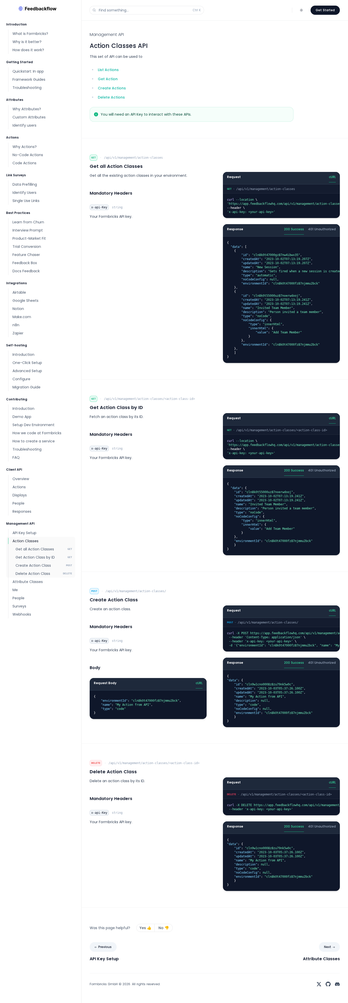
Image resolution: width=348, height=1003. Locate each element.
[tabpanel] (281, 201)
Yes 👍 (145, 927)
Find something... (150, 10)
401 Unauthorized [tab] (322, 229)
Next (327, 947)
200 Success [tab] (294, 229)
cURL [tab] (332, 177)
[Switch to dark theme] (301, 10)
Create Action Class (114, 600)
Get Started (325, 10)
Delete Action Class (113, 771)
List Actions (108, 69)
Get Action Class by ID (116, 407)
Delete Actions (111, 97)
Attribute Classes (321, 959)
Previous (105, 947)
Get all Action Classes (116, 166)
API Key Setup (104, 959)
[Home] (40, 8)
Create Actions (112, 88)
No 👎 (163, 927)
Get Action (108, 79)
